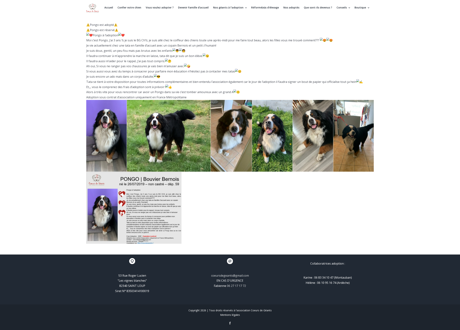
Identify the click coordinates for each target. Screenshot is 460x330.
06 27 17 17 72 (236, 286)
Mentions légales (230, 315)
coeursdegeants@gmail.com (230, 276)
